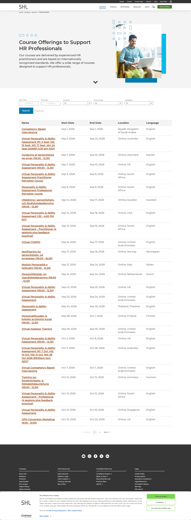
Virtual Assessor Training (37, 328)
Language (128, 100)
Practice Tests (139, 1)
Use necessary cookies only (161, 508)
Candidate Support (104, 474)
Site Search (139, 489)
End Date (44, 100)
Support (148, 1)
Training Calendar (64, 481)
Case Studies (23, 481)
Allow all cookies (161, 496)
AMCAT (99, 484)
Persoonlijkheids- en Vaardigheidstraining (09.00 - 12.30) (39, 277)
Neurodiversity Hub (103, 479)
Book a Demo (165, 7)
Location (66, 100)
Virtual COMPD (31, 242)
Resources (137, 7)
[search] (154, 7)
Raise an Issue (102, 476)
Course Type (98, 100)
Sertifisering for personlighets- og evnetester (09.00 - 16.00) (37, 255)
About (147, 7)
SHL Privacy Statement (57, 510)
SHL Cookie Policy (75, 510)
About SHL (23, 474)
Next (105, 432)
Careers (121, 1)
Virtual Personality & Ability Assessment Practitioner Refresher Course (38, 177)
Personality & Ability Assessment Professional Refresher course (37, 190)
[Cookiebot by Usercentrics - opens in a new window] (26, 516)
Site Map (138, 487)
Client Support (64, 479)
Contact (129, 1)
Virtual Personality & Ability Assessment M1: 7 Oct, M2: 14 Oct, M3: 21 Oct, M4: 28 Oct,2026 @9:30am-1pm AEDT (38, 355)
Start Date (23, 100)
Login (155, 1)
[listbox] (77, 103)
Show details (44, 516)
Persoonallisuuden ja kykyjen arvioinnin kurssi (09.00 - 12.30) (37, 319)
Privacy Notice (140, 476)
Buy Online (163, 1)
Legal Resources (141, 481)
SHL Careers (23, 484)
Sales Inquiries (63, 474)
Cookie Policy (139, 474)
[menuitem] (102, 7)
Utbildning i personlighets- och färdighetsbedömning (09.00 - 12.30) (38, 203)
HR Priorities (124, 7)
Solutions (102, 7)
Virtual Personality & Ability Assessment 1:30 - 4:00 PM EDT (38, 216)
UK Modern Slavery (142, 484)
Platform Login (63, 476)
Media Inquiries (24, 489)
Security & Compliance (143, 479)
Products (113, 7)
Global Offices (24, 487)
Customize (159, 502)
